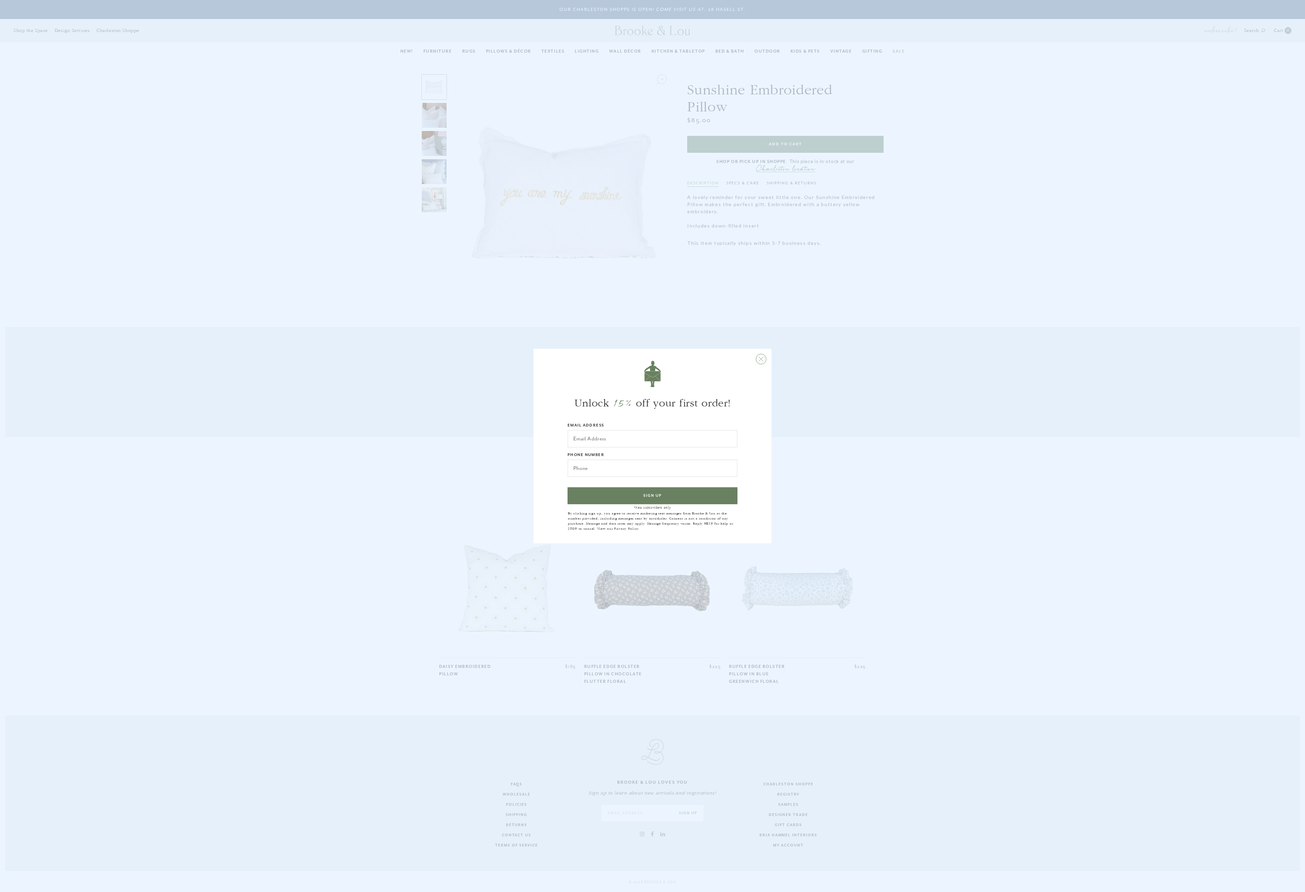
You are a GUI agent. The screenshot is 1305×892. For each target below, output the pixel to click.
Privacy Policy (626, 529)
